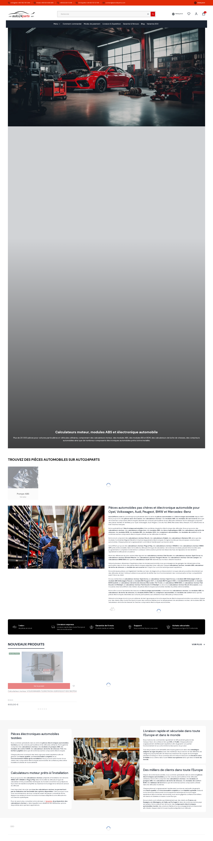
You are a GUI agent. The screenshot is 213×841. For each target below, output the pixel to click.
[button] (153, 14)
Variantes (48, 801)
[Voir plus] (23, 483)
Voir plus (197, 644)
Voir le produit (39, 686)
